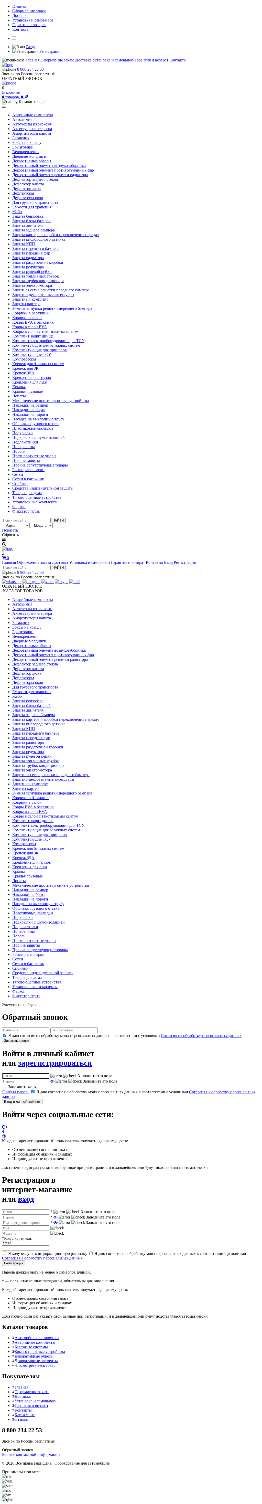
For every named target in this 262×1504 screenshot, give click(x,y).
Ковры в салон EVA (29, 327)
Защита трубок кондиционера (38, 281)
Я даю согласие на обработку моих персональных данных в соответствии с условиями (125, 1035)
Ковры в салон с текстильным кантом (45, 331)
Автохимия (22, 119)
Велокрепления (25, 152)
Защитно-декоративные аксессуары (43, 294)
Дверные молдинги (29, 156)
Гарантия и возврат (29, 25)
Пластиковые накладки (32, 428)
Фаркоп (19, 506)
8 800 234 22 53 (30, 69)
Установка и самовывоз (32, 20)
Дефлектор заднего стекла (35, 179)
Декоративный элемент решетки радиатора (50, 175)
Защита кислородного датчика (39, 239)
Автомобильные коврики (37, 1338)
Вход (30, 47)
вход (26, 1198)
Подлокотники (25, 442)
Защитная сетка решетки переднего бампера (51, 290)
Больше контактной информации (31, 1454)
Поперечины (23, 446)
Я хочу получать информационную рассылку (47, 1253)
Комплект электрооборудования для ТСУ (48, 340)
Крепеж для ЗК (25, 368)
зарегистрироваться (55, 1062)
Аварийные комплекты (32, 115)
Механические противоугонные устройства (50, 400)
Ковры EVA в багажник (33, 322)
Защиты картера (26, 304)
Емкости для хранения (31, 207)
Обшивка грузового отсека (35, 423)
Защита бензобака (27, 216)
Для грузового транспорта (35, 202)
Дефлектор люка (26, 188)
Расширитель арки (28, 470)
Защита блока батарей (31, 221)
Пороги (19, 451)
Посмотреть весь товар (36, 1365)
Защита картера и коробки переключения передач (55, 234)
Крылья (19, 387)
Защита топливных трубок (35, 276)
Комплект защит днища (32, 336)
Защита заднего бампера (33, 230)
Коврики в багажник (30, 313)
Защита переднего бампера (35, 248)
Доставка (20, 15)
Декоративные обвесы (31, 161)
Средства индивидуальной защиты (42, 488)
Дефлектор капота (28, 184)
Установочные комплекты (35, 502)
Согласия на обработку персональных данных (201, 1035)
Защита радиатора (28, 258)
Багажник (20, 138)
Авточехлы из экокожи (32, 124)
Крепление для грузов (31, 377)
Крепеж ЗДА (23, 373)
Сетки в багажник (28, 479)
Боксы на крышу (26, 142)
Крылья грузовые (27, 391)
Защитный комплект (30, 299)
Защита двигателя (27, 225)
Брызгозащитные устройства (40, 1351)
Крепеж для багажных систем (38, 364)
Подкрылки (22, 433)
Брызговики (23, 147)
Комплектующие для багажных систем (46, 345)
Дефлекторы (23, 193)
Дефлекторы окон (27, 198)
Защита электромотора (32, 285)
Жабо (17, 211)
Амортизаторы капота (31, 133)
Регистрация (50, 51)
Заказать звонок (16, 1041)
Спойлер (20, 483)
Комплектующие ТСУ (31, 354)
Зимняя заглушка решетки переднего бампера (52, 308)
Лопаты (19, 396)
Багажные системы (31, 1347)
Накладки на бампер (30, 405)
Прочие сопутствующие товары (40, 465)
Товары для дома (27, 493)
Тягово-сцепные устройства (36, 497)
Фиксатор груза (26, 511)
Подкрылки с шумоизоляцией (38, 437)
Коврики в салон (27, 317)
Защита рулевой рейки (32, 271)
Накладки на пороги (30, 414)
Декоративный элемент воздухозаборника (49, 165)
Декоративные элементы (36, 1361)
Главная (19, 6)
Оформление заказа (29, 11)
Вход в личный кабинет (22, 1102)
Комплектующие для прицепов (39, 350)
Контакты (20, 29)
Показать (10, 530)
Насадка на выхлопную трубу (38, 419)
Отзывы (22, 1419)
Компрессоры (24, 359)
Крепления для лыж (29, 382)
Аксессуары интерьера (32, 128)
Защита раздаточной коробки (37, 262)
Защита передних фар (31, 253)
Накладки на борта (28, 410)
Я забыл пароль (15, 1092)
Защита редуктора (28, 267)
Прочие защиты (26, 460)
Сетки (17, 474)
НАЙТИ (58, 520)
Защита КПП (23, 244)
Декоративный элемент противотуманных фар (53, 170)
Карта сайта (25, 1415)
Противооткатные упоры (34, 456)
